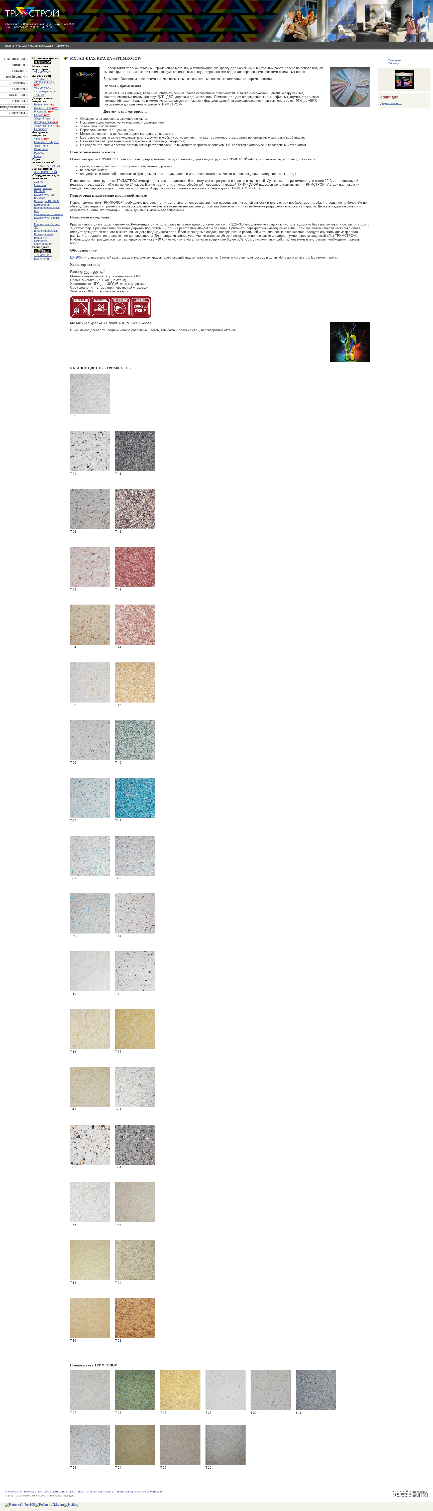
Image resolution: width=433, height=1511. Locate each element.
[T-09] (90, 394)
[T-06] (90, 740)
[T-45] (135, 682)
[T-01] (90, 451)
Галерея (18, 89)
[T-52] (90, 1145)
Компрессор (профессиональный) (47, 206)
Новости (18, 65)
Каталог (22, 45)
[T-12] (90, 1087)
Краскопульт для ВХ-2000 (44, 196)
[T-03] (90, 567)
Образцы (393, 63)
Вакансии (17, 95)
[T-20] (135, 1260)
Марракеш (44, 111)
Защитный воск (47, 125)
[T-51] (135, 1087)
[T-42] (135, 509)
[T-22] (271, 1390)
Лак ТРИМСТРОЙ (45, 172)
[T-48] (135, 856)
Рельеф (39, 152)
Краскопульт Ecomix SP (47, 226)
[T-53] (135, 1029)
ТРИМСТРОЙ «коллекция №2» (44, 81)
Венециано (44, 104)
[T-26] (225, 1390)
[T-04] (90, 625)
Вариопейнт (41, 258)
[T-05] (90, 682)
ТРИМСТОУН (43, 72)
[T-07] (90, 798)
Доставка (17, 83)
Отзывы (18, 101)
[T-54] (135, 1145)
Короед (38, 156)
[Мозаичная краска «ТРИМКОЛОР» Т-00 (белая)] (350, 323)
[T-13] (90, 1029)
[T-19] (90, 1318)
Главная (10, 45)
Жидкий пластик (44, 118)
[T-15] (180, 1390)
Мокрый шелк (46, 107)
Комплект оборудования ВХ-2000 (43, 188)
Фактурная (41, 149)
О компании (14, 59)
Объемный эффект (46, 142)
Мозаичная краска (41, 45)
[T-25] (180, 1445)
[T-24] (135, 1445)
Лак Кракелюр (46, 122)
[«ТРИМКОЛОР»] (350, 68)
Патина (42, 115)
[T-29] (225, 1445)
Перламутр (41, 129)
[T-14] (135, 913)
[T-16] (316, 1390)
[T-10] (90, 971)
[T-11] (135, 971)
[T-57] (135, 1202)
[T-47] (135, 798)
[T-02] (90, 509)
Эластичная (41, 145)
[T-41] (135, 451)
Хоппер (38, 181)
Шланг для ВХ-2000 (46, 201)
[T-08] (90, 856)
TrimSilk (39, 94)
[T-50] (90, 913)
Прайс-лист (15, 77)
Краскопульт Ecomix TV (47, 219)
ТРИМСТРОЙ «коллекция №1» (44, 90)
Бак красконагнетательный (47, 213)
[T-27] (90, 1390)
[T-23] (135, 1390)
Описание (394, 60)
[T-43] (135, 567)
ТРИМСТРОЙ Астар (47, 165)
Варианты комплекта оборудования (43, 240)
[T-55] (90, 1202)
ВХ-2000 (76, 257)
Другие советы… (391, 103)
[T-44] (135, 625)
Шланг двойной (43, 234)
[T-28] (90, 1445)
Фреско (42, 138)
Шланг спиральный (46, 230)
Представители (12, 107)
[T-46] (135, 740)
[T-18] (90, 1260)
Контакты (17, 113)
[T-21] (135, 1318)
